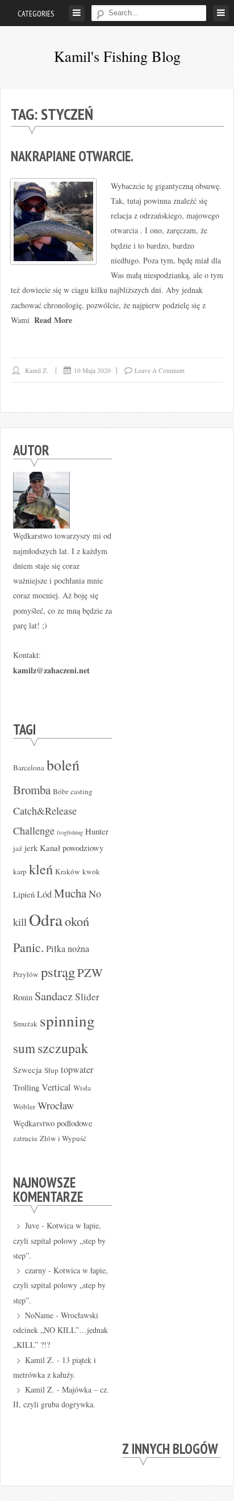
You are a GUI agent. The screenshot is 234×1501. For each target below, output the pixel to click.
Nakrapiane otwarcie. (72, 156)
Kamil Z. (36, 370)
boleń (63, 764)
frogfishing (70, 832)
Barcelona (28, 767)
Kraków (67, 871)
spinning (67, 1020)
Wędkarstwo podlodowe (53, 1123)
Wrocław (55, 1105)
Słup (51, 1070)
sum (24, 1048)
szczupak (62, 1048)
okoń (77, 920)
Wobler (24, 1106)
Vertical (56, 1087)
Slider (87, 996)
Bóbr (60, 791)
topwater (77, 1069)
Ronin (22, 997)
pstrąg (58, 971)
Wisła (82, 1088)
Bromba (32, 790)
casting (81, 791)
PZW (90, 972)
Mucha (70, 893)
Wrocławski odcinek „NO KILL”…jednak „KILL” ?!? (60, 1330)
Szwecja (27, 1069)
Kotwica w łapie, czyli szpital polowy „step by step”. (59, 1240)
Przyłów (26, 974)
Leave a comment (160, 370)
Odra (45, 919)
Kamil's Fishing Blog (117, 56)
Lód (44, 894)
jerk (30, 847)
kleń (41, 868)
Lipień (24, 894)
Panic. (28, 947)
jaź (17, 848)
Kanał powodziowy (71, 847)
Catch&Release (45, 810)
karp (20, 871)
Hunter (96, 831)
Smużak (25, 1023)
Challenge (34, 830)
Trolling (26, 1087)
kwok (91, 871)
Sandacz (54, 996)
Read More (53, 320)
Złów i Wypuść (63, 1138)
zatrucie (25, 1138)
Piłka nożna (67, 948)
